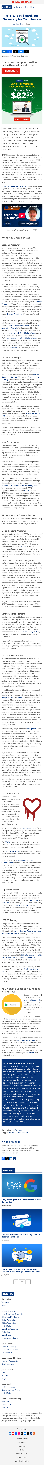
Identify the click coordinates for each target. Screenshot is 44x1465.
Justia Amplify (7, 1384)
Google (4, 697)
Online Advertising (9, 1320)
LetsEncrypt (14, 348)
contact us (30, 1053)
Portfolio (5, 1407)
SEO (13, 1130)
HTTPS (11, 1132)
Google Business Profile (11, 1390)
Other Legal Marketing (10, 1317)
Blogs (4, 1305)
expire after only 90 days (29, 632)
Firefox (18, 1019)
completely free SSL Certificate (23, 333)
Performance (20, 1132)
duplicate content (21, 905)
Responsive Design (23, 1040)
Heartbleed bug (28, 828)
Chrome (9, 1019)
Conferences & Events (10, 1338)
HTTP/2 (27, 490)
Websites (19, 1130)
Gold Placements (8, 1364)
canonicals (34, 900)
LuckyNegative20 (12, 851)
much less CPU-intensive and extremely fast (19, 485)
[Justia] (18, 7)
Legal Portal (22, 1442)
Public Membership (9, 1346)
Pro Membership (8, 1352)
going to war (32, 729)
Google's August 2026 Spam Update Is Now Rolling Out (21, 1200)
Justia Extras (6, 1335)
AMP (33, 1040)
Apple (20, 697)
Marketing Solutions (22, 1461)
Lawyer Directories (9, 1311)
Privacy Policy (22, 1457)
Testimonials (6, 1404)
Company (22, 1446)
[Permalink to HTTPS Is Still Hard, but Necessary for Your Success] (22, 37)
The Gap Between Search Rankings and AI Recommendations (21, 1235)
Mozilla (11, 697)
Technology (6, 1332)
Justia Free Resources (10, 1329)
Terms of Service (22, 1453)
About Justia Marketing (11, 1398)
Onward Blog (7, 1401)
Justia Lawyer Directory (11, 1358)
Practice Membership (10, 1349)
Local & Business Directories (12, 1314)
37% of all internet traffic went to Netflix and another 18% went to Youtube (22, 957)
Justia (25, 1429)
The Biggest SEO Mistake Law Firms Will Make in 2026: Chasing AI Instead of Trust (21, 1270)
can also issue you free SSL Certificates (21, 338)
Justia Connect (8, 1343)
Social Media (6, 1326)
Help (22, 1450)
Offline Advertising (9, 1323)
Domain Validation (14, 314)
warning (22, 546)
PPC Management (8, 1387)
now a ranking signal (32, 1000)
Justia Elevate (7, 1369)
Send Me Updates (11, 71)
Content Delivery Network (18, 325)
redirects (5, 903)
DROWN (8, 842)
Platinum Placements (10, 1361)
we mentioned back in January (16, 186)
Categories (6, 1299)
